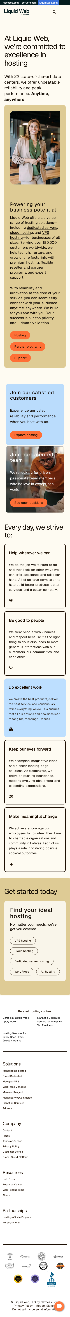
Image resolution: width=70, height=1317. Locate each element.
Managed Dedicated (14, 1070)
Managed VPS (11, 1081)
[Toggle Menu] (62, 12)
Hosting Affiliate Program (17, 1217)
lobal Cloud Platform (16, 1157)
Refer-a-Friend (11, 1222)
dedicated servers (42, 227)
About (6, 1135)
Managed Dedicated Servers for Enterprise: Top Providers (50, 1021)
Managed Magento (13, 1092)
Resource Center (12, 1184)
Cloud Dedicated (12, 1076)
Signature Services (13, 1103)
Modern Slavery (46, 1306)
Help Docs (9, 1179)
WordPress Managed (14, 1086)
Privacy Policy (11, 1146)
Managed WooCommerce (17, 1097)
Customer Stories (13, 1151)
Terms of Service (12, 1141)
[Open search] (53, 12)
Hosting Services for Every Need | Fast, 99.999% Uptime (14, 1037)
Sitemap (7, 1195)
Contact (7, 1130)
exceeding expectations (27, 786)
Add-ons (7, 1108)
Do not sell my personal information (35, 1309)
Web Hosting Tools (13, 1189)
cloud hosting (21, 232)
